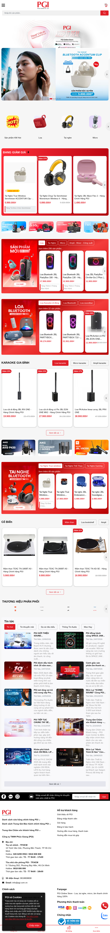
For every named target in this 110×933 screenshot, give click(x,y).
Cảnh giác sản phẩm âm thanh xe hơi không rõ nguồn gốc (96, 664)
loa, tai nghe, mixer (9, 17)
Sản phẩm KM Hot (12, 137)
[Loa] (40, 122)
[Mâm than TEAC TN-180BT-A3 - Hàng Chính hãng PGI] (19, 545)
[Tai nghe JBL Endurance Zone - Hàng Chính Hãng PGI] (82, 482)
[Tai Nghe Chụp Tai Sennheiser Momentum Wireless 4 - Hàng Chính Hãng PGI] (55, 172)
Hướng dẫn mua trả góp (68, 835)
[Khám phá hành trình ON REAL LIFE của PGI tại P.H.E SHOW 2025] (18, 756)
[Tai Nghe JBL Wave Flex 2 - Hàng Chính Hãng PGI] (89, 172)
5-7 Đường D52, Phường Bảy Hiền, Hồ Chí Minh (28, 865)
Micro (95, 137)
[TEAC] (95, 607)
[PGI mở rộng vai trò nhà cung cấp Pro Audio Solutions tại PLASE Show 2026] (18, 697)
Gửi (104, 796)
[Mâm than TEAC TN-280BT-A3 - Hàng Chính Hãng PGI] (55, 545)
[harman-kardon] (42, 607)
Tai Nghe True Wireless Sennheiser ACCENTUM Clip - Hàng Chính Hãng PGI (18, 199)
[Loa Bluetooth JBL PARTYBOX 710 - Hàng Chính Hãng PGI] (72, 321)
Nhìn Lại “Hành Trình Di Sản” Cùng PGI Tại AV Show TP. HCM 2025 (95, 750)
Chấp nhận (34, 925)
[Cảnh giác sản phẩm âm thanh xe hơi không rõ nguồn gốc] (70, 671)
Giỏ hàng (61, 822)
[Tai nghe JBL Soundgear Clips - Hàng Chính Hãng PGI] (99, 482)
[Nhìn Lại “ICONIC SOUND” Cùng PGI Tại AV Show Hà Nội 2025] (70, 698)
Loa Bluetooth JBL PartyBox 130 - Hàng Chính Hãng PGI (72, 277)
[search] (104, 13)
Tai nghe (68, 137)
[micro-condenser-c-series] (55, 448)
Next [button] (106, 74)
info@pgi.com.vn (20, 882)
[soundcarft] (42, 610)
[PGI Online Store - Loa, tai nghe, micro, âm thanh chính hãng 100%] (55, 5)
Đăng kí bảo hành (65, 827)
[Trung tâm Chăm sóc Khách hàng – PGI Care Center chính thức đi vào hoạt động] (70, 726)
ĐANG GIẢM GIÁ (14, 152)
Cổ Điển (6, 521)
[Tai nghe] (67, 122)
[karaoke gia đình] (68, 227)
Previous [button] (3, 74)
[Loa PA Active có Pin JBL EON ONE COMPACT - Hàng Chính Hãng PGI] (96, 322)
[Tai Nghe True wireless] (96, 227)
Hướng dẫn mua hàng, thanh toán (72, 831)
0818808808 (26, 878)
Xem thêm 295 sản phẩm (50, 248)
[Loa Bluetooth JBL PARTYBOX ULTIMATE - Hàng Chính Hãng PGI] (50, 321)
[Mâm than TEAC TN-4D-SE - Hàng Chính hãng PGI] (91, 545)
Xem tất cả (54, 433)
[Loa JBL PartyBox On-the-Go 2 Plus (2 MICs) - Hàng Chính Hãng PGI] (95, 261)
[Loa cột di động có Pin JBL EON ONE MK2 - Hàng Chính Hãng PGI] (55, 386)
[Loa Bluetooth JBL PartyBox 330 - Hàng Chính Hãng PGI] (50, 261)
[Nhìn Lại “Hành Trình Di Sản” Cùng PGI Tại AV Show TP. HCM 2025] (70, 757)
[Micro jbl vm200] (92, 448)
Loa (40, 137)
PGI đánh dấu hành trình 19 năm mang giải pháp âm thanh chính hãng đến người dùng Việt (43, 664)
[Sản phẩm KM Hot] (12, 122)
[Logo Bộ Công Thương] (68, 921)
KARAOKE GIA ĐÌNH (15, 362)
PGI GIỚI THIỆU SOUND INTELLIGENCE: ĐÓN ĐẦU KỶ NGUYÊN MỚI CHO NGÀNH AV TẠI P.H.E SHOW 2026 (43, 634)
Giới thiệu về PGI (65, 814)
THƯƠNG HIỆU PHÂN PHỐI (20, 601)
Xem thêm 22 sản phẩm (49, 308)
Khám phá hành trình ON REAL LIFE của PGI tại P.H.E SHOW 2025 (43, 750)
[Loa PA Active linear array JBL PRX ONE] (91, 386)
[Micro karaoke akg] (18, 448)
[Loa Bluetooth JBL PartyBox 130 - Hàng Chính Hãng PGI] (72, 261)
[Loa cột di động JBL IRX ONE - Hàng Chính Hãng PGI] (19, 386)
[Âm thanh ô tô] (41, 227)
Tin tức (9, 621)
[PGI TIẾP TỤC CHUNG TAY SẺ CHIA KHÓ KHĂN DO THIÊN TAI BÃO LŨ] (18, 727)
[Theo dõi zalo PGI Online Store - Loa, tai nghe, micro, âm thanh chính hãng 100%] (10, 796)
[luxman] (95, 610)
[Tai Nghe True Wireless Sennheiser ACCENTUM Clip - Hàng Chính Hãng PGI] (20, 172)
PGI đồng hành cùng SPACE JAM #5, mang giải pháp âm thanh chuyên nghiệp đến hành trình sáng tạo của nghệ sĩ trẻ (95, 634)
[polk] (68, 610)
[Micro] (95, 122)
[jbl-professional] (15, 610)
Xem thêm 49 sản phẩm (49, 471)
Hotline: (23, 854)
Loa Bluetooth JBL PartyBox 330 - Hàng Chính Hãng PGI (50, 277)
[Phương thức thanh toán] (74, 907)
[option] (55, 74)
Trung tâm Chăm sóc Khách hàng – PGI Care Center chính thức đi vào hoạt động (95, 721)
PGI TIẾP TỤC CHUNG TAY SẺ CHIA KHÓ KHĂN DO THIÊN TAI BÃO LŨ (43, 721)
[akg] (68, 607)
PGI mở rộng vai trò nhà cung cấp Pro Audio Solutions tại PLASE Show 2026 (43, 691)
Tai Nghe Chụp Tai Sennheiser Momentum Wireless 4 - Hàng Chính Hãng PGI (53, 199)
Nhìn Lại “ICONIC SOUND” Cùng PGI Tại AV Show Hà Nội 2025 (95, 691)
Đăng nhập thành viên (67, 818)
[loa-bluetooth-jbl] (15, 607)
